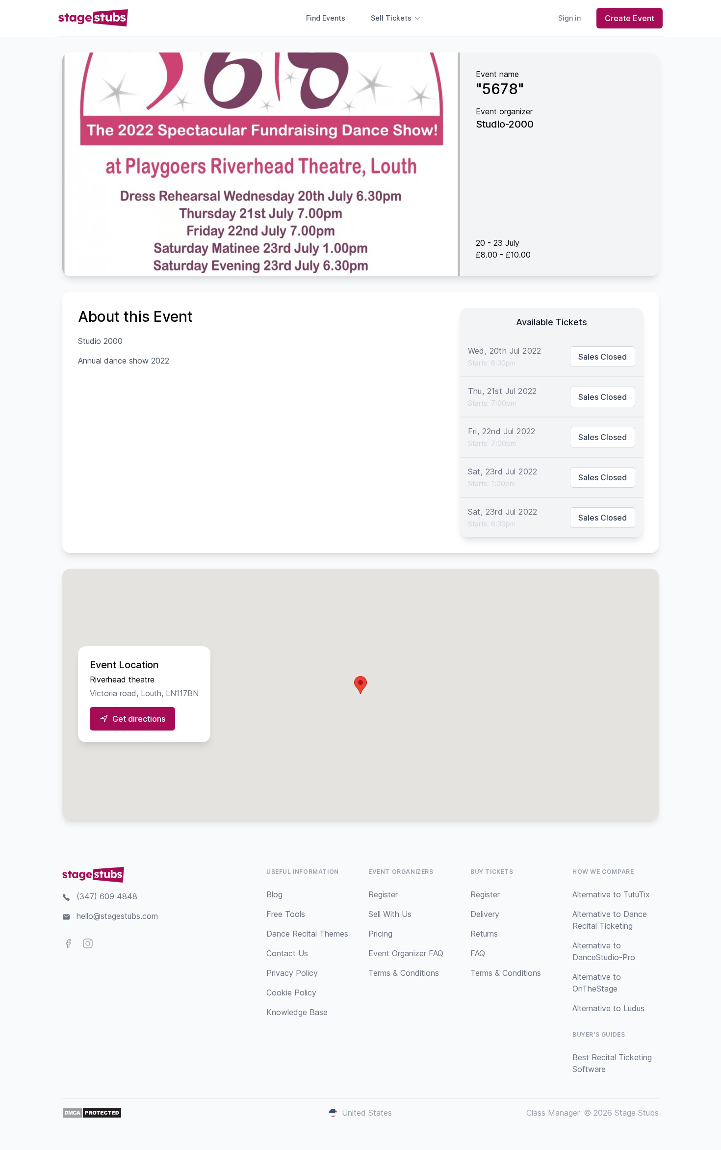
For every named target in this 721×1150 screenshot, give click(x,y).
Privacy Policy (292, 973)
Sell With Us (390, 914)
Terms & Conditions (403, 973)
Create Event (629, 18)
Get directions (138, 719)
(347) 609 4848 (107, 896)
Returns (484, 934)
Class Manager (553, 1113)
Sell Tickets (391, 18)
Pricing (380, 934)
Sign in (569, 18)
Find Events (325, 18)
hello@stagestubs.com (117, 916)
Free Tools (285, 914)
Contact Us (287, 953)
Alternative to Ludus (608, 1008)
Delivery (484, 914)
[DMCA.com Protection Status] (92, 1113)
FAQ (477, 953)
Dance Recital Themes (307, 934)
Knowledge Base (297, 1012)
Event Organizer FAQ (405, 953)
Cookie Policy (291, 992)
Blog (274, 894)
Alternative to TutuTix (611, 894)
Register (383, 894)
